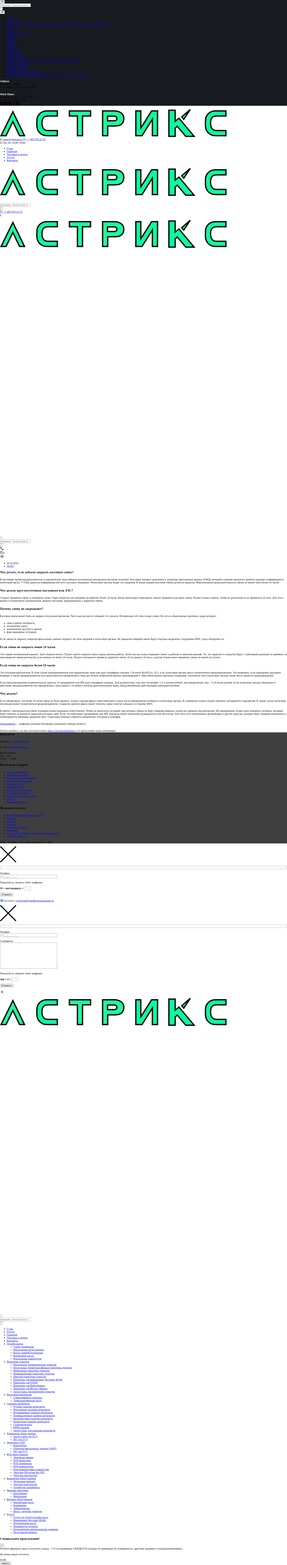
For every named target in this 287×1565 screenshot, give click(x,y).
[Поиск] (1, 208)
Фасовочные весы (23, 1502)
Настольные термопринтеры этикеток (34, 1364)
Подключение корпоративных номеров (35, 1529)
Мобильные (20, 1496)
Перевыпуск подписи (25, 1526)
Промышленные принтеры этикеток (34, 1373)
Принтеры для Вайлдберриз (29, 1385)
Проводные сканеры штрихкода (31, 1421)
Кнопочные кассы (23, 1355)
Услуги (11, 157)
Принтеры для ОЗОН (25, 1382)
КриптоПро (20, 1445)
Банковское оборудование (21, 778)
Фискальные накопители (27, 1358)
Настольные (20, 1493)
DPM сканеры (21, 1427)
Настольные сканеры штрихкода (31, 1409)
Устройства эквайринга (26, 1487)
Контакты (12, 160)
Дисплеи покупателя (25, 1475)
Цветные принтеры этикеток (29, 1376)
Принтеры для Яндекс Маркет (30, 1388)
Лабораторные (21, 1508)
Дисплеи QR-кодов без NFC (29, 1472)
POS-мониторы (22, 1460)
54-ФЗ (10, 566)
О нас (10, 148)
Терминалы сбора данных (21, 796)
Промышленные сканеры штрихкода (34, 1415)
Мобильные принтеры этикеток (31, 1370)
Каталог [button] (5, 200)
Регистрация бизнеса (25, 1532)
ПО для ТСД (20, 1439)
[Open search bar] (1, 538)
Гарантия (12, 151)
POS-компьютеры (23, 1466)
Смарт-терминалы (23, 1346)
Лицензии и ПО (16, 784)
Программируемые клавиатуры (31, 1469)
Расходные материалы (19, 790)
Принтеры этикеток (18, 775)
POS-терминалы (22, 1463)
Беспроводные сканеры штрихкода (33, 1418)
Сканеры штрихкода (18, 793)
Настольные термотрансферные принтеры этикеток (42, 1367)
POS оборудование (17, 772)
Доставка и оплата (17, 154)
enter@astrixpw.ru (18, 747)
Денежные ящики (23, 1457)
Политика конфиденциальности (25, 815)
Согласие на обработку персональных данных (33, 833)
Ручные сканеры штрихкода (29, 1406)
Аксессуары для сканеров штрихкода (34, 1430)
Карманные (19, 1505)
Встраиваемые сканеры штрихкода (33, 1412)
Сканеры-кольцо (22, 1424)
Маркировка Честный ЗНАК (29, 1520)
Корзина (11, 824)
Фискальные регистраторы (28, 1349)
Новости (11, 818)
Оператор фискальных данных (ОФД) (34, 1448)
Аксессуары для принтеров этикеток (34, 1391)
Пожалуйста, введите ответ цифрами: (21, 882)
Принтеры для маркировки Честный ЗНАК (37, 1379)
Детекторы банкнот (24, 1481)
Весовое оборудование (19, 781)
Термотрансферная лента (27, 1400)
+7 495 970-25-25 (20, 741)
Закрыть (5, 1563)
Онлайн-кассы (15, 787)
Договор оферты (16, 836)
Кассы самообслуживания (28, 1352)
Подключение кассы (24, 1523)
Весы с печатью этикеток (27, 1511)
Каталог (11, 821)
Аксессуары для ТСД (25, 1436)
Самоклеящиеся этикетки (27, 1397)
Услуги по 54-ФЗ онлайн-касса (30, 1517)
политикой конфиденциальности (35, 900)
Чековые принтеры (17, 802)
